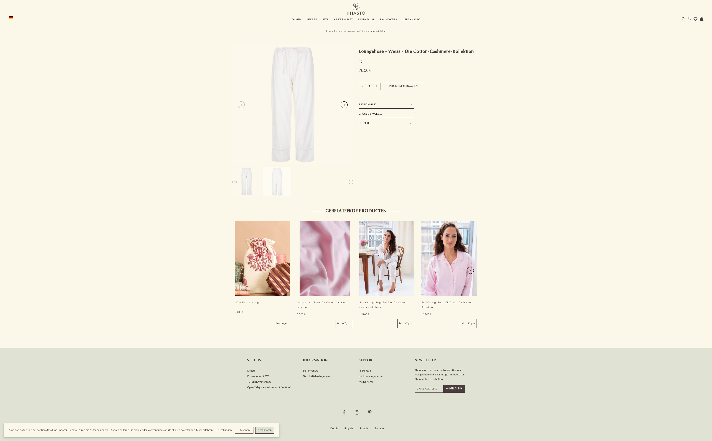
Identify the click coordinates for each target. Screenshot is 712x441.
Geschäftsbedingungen (317, 376)
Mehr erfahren (204, 430)
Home (328, 31)
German (379, 428)
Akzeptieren (265, 430)
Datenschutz (310, 371)
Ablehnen (244, 430)
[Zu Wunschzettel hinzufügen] (360, 61)
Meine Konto (366, 382)
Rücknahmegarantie (371, 376)
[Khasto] (356, 9)
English (348, 428)
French (364, 428)
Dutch (334, 428)
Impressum (365, 371)
